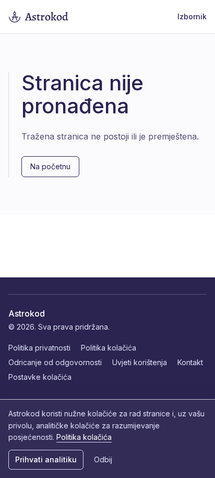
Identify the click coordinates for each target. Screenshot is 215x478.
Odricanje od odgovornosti (55, 362)
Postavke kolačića (39, 376)
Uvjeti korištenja (139, 362)
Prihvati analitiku (46, 459)
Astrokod (26, 313)
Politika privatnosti (39, 347)
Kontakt (190, 362)
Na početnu (50, 166)
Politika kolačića (108, 347)
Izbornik (192, 16)
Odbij (103, 459)
